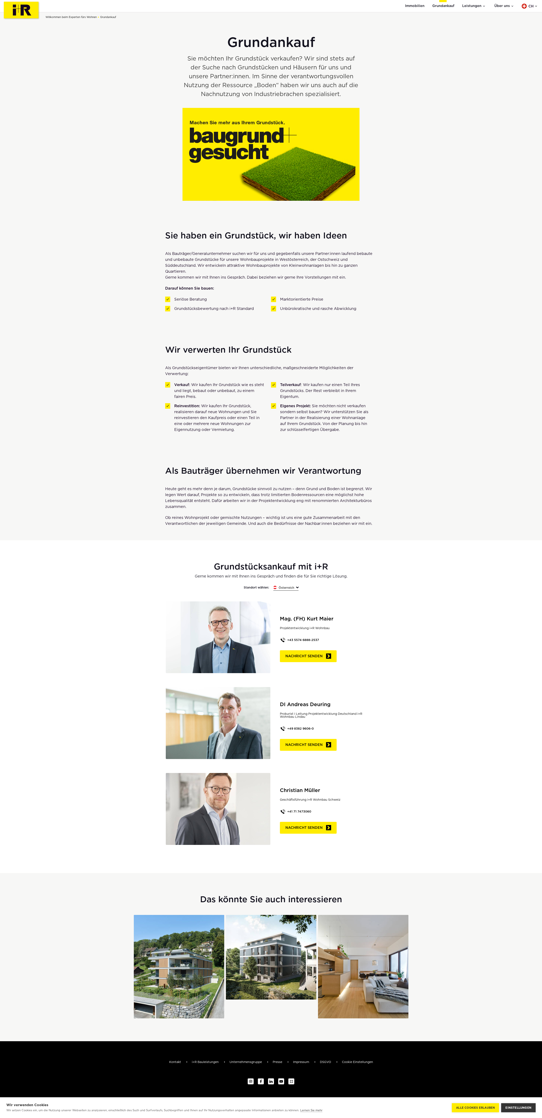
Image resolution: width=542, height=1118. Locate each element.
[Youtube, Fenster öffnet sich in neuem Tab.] (281, 1081)
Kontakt (175, 1062)
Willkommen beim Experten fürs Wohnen (71, 17)
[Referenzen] (179, 966)
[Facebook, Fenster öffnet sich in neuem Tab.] (261, 1081)
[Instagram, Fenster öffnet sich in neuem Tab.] (251, 1081)
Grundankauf (108, 17)
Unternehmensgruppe (246, 1062)
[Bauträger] (271, 957)
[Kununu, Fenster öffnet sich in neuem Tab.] (291, 1081)
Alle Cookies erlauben (475, 1107)
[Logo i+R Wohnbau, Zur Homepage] (21, 10)
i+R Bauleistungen (206, 1062)
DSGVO (326, 1062)
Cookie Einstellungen (357, 1062)
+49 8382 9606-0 (300, 728)
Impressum (301, 1062)
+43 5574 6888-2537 (303, 640)
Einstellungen (518, 1107)
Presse (278, 1062)
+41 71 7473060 (299, 811)
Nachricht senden (304, 656)
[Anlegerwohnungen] (363, 966)
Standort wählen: (256, 587)
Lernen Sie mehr (311, 1110)
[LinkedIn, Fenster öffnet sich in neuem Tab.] (271, 1081)
